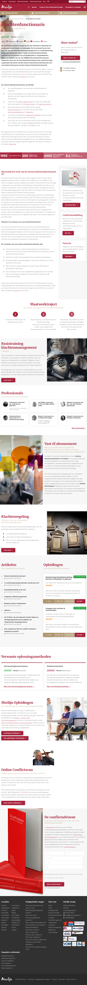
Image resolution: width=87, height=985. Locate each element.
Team (50, 905)
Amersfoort (16, 905)
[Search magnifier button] (85, 2)
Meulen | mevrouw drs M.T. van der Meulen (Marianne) (75, 404)
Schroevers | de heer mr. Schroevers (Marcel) (17, 404)
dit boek (49, 827)
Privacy (54, 979)
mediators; (29, 112)
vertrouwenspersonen (16, 112)
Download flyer (70, 205)
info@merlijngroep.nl (73, 915)
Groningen (5, 918)
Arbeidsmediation (7, 956)
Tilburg (3, 927)
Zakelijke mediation (8, 958)
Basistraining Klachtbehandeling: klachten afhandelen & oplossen (59, 578)
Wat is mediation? (31, 932)
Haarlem (4, 920)
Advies (34, 7)
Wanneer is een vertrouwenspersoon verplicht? (32, 917)
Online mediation (7, 961)
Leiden (3, 922)
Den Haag (15, 915)
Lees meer (7, 380)
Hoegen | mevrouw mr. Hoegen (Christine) (75, 417)
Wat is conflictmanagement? (35, 922)
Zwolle (14, 930)
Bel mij (67, 233)
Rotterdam (16, 925)
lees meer (12, 144)
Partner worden (54, 913)
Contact (4, 1)
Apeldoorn (15, 908)
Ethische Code (29, 104)
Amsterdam (5, 908)
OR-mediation (6, 963)
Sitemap (62, 979)
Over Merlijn (12, 1)
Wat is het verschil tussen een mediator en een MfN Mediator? (36, 942)
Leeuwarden (16, 920)
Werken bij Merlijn (55, 915)
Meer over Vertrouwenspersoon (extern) (18, 686)
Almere (3, 905)
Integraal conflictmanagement (15, 596)
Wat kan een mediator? (33, 935)
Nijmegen (4, 925)
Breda (14, 913)
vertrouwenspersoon (8, 720)
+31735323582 (69, 918)
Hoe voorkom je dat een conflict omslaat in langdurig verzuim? (20, 630)
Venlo (14, 927)
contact (23, 77)
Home (2, 18)
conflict (31, 123)
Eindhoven (16, 918)
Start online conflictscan (12, 803)
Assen (14, 910)
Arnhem (4, 910)
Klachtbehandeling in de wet (15, 590)
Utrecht (4, 930)
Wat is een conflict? (32, 930)
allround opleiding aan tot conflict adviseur (16, 723)
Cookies (31, 979)
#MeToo (7, 610)
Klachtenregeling (45, 104)
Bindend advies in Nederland (15, 603)
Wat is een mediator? (33, 937)
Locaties (51, 918)
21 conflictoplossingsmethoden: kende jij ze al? (21, 583)
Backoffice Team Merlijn (13, 578)
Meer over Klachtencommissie (58, 686)
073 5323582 (23, 792)
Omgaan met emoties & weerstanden (55, 609)
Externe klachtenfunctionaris (15, 576)
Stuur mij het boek (53, 884)
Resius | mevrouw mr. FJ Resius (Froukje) (46, 417)
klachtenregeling (14, 109)
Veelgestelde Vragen (35, 1)
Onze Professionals (22, 1)
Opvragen (68, 256)
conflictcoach (25, 718)
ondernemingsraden (32, 115)
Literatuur (51, 925)
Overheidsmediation (8, 966)
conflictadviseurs (70, 847)
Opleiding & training (73, 7)
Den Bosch (5, 915)
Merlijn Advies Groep (25, 102)
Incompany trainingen (11, 733)
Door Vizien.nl (71, 979)
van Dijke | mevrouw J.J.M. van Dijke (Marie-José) (46, 404)
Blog (44, 1)
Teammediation (7, 968)
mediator (16, 718)
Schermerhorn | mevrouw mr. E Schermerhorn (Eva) (16, 417)
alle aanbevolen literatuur (54, 887)
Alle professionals (78, 428)
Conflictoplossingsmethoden (51, 7)
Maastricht (15, 922)
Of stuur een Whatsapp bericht (71, 61)
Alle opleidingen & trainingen (14, 738)
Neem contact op (69, 58)
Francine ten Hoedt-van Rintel (15, 633)
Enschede (4, 913)
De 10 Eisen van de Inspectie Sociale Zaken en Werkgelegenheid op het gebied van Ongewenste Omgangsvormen (21, 619)
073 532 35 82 (69, 913)
